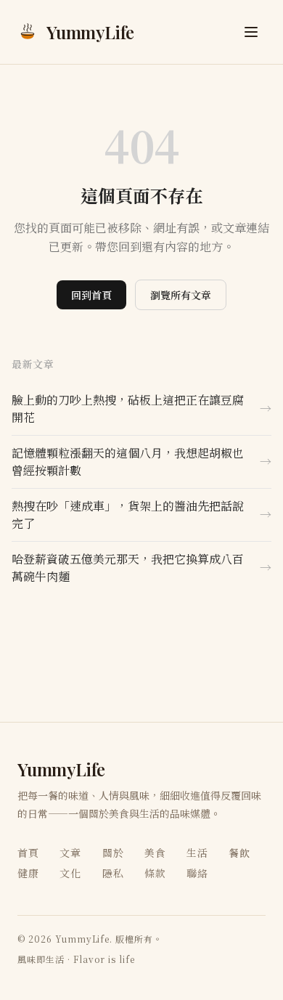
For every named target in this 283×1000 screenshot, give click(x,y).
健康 (28, 873)
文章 (70, 852)
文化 (70, 873)
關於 (113, 852)
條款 (155, 873)
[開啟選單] (251, 31)
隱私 (113, 873)
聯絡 (197, 873)
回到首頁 (91, 295)
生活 (197, 852)
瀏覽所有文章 (180, 295)
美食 (155, 852)
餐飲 (239, 852)
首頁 (28, 852)
